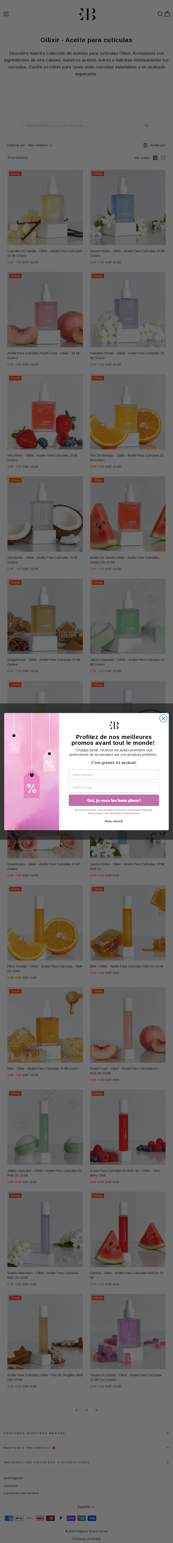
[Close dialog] (163, 718)
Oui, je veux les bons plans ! (114, 800)
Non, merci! (114, 820)
